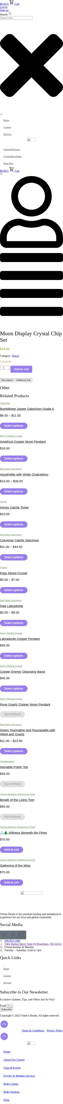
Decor (15, 355)
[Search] (1, 114)
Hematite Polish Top (14, 767)
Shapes (3, 567)
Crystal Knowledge (13, 156)
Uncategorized (7, 761)
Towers (3, 502)
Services (7, 134)
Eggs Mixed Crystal (13, 573)
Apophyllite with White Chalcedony (24, 474)
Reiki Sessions (12, 1091)
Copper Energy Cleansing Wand (22, 671)
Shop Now (8, 163)
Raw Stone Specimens (11, 469)
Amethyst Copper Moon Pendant (23, 441)
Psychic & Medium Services (19, 1075)
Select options (13, 425)
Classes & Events (12, 149)
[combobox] (16, 18)
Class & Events (12, 1067)
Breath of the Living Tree (17, 800)
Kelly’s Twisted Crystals (11, 436)
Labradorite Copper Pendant (20, 639)
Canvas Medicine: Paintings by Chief (17, 794)
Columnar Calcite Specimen (19, 540)
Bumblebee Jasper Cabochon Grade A (27, 409)
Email (3, 1005)
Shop (6, 1099)
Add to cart (21, 369)
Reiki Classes (11, 1083)
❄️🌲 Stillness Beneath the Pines (23, 833)
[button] (1, 174)
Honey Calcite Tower (14, 507)
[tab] (7, 380)
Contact (7, 127)
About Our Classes (14, 1059)
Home (6, 120)
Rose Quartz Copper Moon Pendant (25, 704)
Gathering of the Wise (15, 865)
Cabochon (5, 403)
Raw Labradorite (11, 606)
